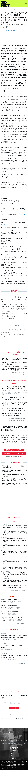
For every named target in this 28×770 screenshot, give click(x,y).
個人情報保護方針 (14, 748)
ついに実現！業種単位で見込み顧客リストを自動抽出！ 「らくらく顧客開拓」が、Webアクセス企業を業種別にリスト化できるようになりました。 (14, 368)
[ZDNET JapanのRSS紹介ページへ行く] (18, 732)
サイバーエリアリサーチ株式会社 (8, 30)
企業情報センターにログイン (14, 450)
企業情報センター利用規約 (12, 456)
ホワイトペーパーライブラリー (17, 590)
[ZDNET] (5, 3)
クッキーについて (14, 753)
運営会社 (14, 758)
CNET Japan (15, 718)
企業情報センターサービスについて (14, 453)
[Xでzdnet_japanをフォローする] (14, 732)
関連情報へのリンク (20, 325)
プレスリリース (12, 9)
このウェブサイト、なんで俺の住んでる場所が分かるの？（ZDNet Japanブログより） (14, 404)
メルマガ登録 (14, 708)
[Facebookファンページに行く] (9, 732)
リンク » (9, 206)
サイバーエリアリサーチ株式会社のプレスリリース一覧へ (13, 373)
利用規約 (14, 750)
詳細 (3, 768)
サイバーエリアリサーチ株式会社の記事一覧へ (13, 420)
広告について (14, 756)
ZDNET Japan (4, 9)
